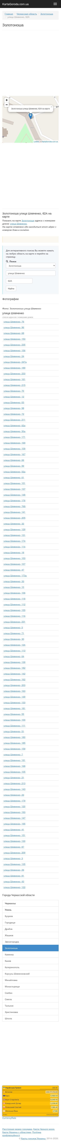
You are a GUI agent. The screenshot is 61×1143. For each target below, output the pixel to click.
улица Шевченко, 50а (14, 431)
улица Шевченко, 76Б (14, 506)
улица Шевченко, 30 (14, 639)
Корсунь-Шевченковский (17, 973)
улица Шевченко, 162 (14, 679)
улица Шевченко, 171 (14, 437)
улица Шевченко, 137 (14, 488)
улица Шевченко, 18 (14, 552)
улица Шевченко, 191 (14, 760)
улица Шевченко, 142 (14, 673)
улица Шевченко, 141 (14, 512)
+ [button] (7, 100)
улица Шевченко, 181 (14, 708)
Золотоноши (28, 220)
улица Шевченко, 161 (14, 379)
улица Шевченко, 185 (14, 742)
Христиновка (11, 1012)
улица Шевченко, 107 (14, 563)
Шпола (8, 1018)
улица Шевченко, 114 (14, 546)
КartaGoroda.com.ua (50, 141)
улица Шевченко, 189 (14, 367)
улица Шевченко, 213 (14, 783)
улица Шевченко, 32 (14, 523)
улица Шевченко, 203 (14, 685)
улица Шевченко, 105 (14, 771)
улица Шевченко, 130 (14, 841)
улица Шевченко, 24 (14, 356)
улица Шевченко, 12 (14, 396)
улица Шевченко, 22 (14, 794)
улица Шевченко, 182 (14, 667)
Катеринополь (12, 967)
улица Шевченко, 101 (14, 483)
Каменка (9, 954)
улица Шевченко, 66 (14, 460)
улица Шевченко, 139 (14, 662)
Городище (10, 922)
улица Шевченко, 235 (14, 344)
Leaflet (36, 141)
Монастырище (12, 986)
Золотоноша (46, 13)
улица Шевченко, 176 (14, 500)
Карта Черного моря (43, 1129)
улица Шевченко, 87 (14, 846)
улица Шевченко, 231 (14, 621)
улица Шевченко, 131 (14, 535)
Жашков (9, 935)
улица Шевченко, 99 (14, 465)
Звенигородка (12, 941)
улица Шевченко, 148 (14, 494)
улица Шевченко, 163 (14, 690)
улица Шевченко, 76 (14, 321)
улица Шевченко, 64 (14, 656)
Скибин (8, 992)
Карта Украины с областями (16, 1132)
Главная (9, 13)
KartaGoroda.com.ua (15, 3)
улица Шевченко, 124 (14, 644)
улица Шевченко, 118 (14, 598)
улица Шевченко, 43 (14, 881)
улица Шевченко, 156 (14, 350)
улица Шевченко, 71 (14, 633)
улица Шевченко (18, 223)
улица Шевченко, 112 (14, 604)
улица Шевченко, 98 (14, 408)
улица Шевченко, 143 (14, 789)
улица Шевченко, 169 (14, 442)
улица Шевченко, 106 (14, 592)
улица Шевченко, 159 (14, 748)
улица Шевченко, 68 (14, 333)
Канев (8, 960)
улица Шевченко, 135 (14, 864)
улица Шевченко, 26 (14, 869)
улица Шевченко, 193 (14, 812)
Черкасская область (27, 13)
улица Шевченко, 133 (14, 702)
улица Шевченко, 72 (14, 413)
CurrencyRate (9, 1117)
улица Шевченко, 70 (14, 390)
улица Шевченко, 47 (14, 569)
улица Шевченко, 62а (14, 425)
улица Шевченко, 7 (13, 754)
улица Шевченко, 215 (14, 385)
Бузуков (9, 916)
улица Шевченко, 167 (14, 454)
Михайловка (11, 980)
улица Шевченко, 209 (14, 852)
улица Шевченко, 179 (14, 800)
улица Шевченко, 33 (14, 581)
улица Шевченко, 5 (13, 627)
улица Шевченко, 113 (14, 650)
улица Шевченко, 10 (14, 587)
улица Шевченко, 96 (14, 327)
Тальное (9, 1005)
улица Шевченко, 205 (14, 517)
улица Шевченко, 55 (14, 714)
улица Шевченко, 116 (14, 615)
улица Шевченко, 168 (14, 766)
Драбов (8, 928)
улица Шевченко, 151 (14, 835)
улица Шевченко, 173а (15, 575)
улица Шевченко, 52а (14, 471)
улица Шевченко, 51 (14, 731)
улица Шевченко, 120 (14, 806)
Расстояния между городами (17, 1129)
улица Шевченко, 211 (14, 419)
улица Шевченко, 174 (14, 540)
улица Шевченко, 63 (14, 402)
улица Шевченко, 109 (14, 448)
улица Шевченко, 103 (14, 558)
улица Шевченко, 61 (14, 477)
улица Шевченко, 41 (14, 829)
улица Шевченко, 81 (14, 875)
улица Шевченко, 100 (14, 719)
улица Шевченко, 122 (14, 887)
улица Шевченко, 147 (14, 817)
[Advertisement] (30, 63)
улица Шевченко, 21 (14, 777)
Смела (8, 999)
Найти (11, 288)
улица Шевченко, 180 (14, 737)
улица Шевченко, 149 (14, 696)
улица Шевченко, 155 (14, 610)
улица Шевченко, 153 (14, 338)
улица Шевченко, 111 (14, 725)
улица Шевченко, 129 (14, 529)
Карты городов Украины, (33, 1138)
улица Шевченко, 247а (15, 361)
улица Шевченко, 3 (13, 858)
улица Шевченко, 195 (14, 823)
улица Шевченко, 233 (14, 373)
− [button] (7, 105)
